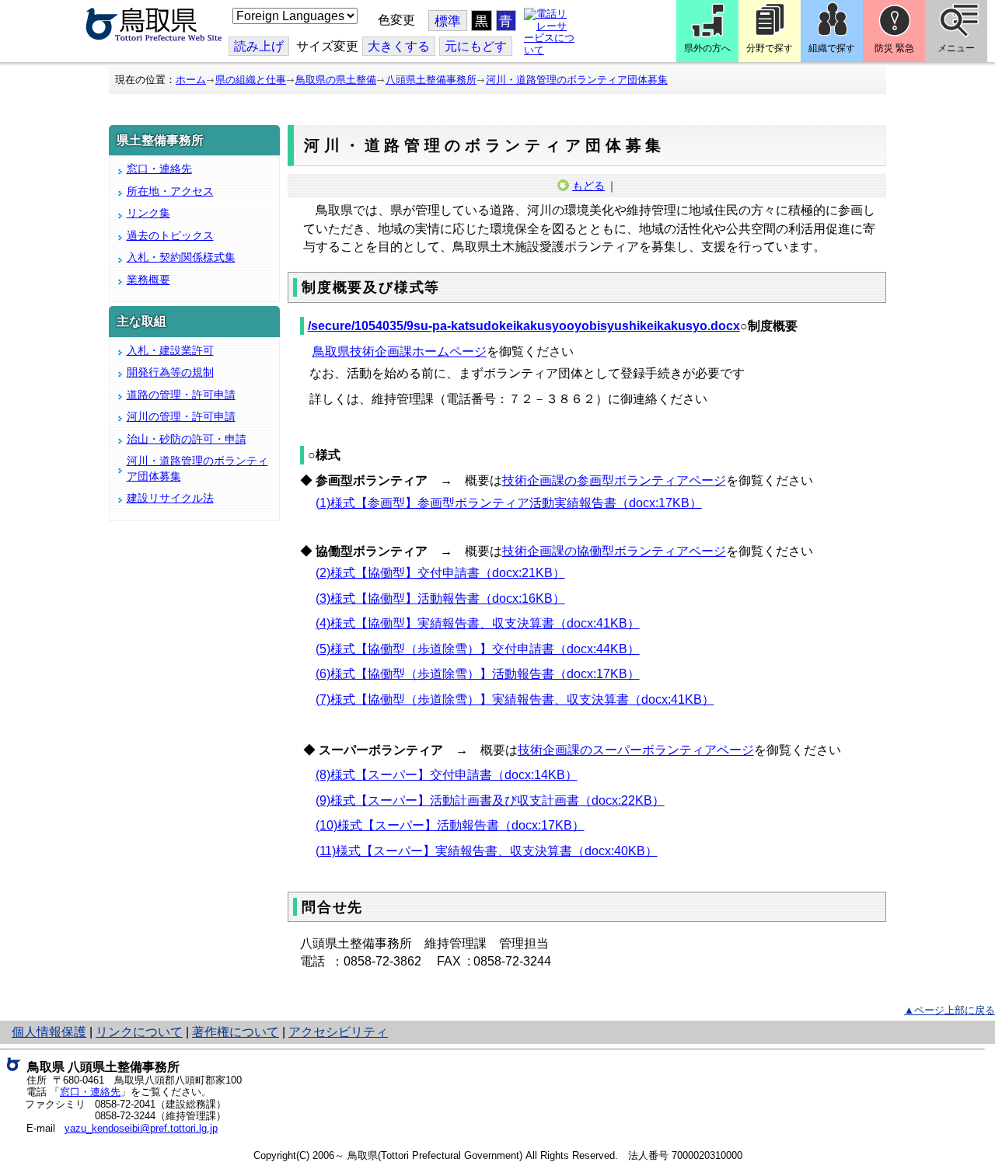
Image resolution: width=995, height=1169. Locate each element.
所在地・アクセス (170, 191)
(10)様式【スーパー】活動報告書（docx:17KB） (450, 825)
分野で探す (769, 48)
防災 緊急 (894, 48)
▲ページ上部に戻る (949, 1010)
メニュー (956, 48)
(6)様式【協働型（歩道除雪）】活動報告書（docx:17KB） (478, 673)
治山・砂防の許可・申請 (186, 439)
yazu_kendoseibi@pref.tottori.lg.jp (141, 1128)
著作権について (235, 1032)
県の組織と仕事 (250, 79)
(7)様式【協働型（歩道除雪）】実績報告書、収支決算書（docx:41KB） (515, 699)
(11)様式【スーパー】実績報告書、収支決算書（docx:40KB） (487, 851)
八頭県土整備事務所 (431, 79)
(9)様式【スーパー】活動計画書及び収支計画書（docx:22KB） (490, 800)
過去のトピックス (170, 235)
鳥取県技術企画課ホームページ (399, 351)
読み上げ (259, 46)
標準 (448, 21)
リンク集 (148, 213)
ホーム (191, 79)
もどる (588, 185)
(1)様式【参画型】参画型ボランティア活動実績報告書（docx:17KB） (509, 503)
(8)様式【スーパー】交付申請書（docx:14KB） (447, 774)
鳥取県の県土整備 (335, 79)
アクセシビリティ (338, 1032)
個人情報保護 (49, 1032)
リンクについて (139, 1032)
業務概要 (148, 279)
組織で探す (831, 48)
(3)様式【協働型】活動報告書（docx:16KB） (440, 598)
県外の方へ (707, 48)
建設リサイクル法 (170, 498)
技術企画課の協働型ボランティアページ (614, 551)
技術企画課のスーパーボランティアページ (636, 750)
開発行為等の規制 (170, 372)
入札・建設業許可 (170, 350)
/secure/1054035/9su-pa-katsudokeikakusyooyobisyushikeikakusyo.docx (524, 325)
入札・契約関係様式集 (181, 257)
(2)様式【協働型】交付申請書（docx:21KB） (440, 572)
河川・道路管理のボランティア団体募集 (577, 79)
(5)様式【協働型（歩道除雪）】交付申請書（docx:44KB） (478, 649)
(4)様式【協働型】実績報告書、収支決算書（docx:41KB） (478, 623)
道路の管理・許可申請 (181, 394)
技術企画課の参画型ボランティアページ (614, 480)
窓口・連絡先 (159, 168)
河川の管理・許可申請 (181, 416)
